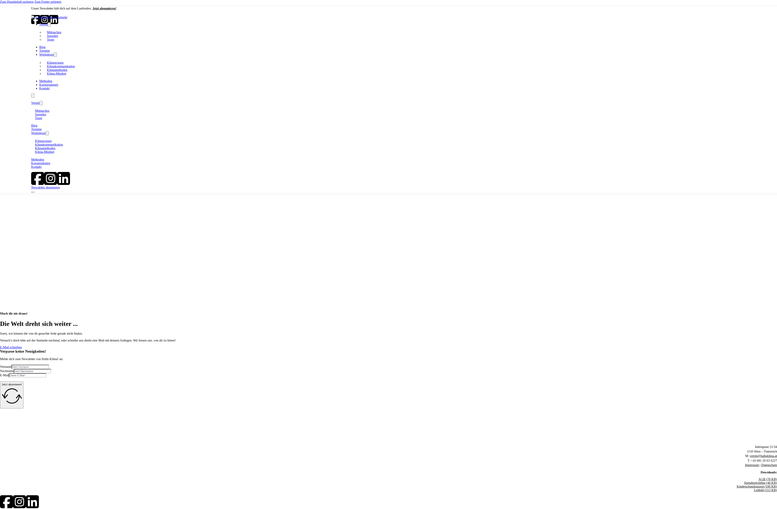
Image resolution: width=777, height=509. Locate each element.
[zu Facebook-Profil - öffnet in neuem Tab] (6, 507)
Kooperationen (48, 84)
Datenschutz (769, 465)
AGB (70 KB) (767, 479)
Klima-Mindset (56, 73)
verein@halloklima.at (763, 456)
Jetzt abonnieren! (104, 8)
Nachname (7, 371)
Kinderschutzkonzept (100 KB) (757, 486)
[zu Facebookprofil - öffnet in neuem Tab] (37, 184)
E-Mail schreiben (11, 347)
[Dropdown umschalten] (49, 24)
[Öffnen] (32, 95)
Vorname (6, 366)
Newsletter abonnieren (45, 187)
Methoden (45, 81)
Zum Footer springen (47, 1)
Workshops (46, 54)
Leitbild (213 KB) (765, 490)
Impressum (752, 465)
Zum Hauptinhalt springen (17, 1)
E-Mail (4, 375)
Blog (42, 47)
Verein (43, 24)
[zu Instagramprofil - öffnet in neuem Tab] (50, 184)
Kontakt (44, 88)
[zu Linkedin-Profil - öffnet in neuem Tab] (32, 507)
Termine (44, 50)
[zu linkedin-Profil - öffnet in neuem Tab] (53, 23)
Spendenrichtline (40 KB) (760, 483)
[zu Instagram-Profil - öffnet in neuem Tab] (19, 507)
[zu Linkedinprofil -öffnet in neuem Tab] (63, 184)
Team (50, 39)
